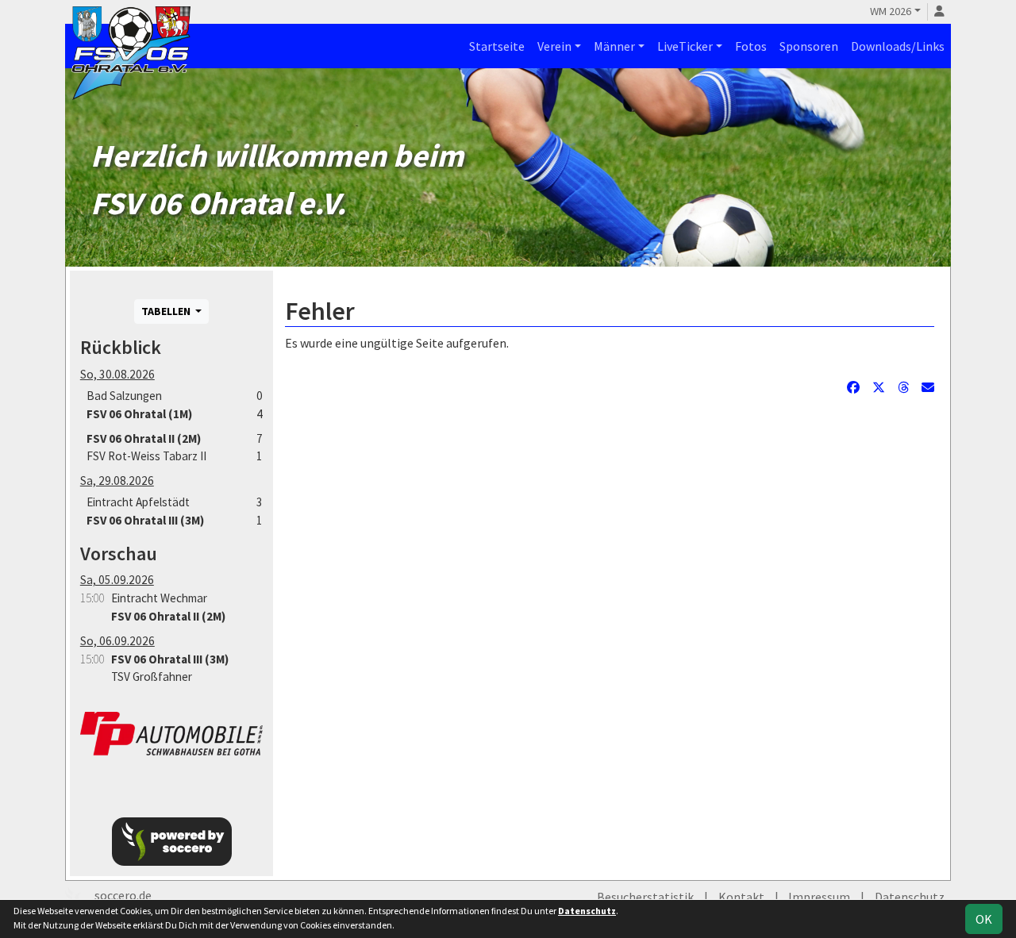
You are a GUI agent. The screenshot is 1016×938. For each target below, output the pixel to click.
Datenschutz (910, 897)
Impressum (819, 897)
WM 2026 (890, 11)
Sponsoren (808, 46)
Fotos (751, 46)
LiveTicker (685, 46)
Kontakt (741, 897)
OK (984, 919)
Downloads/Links (898, 46)
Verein (554, 46)
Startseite (497, 46)
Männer (614, 46)
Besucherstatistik (645, 897)
